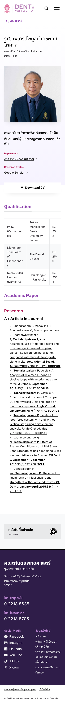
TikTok (14, 661)
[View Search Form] (46, 8)
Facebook (16, 636)
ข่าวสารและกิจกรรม (47, 667)
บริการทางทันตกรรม (48, 652)
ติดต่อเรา (40, 672)
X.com (14, 667)
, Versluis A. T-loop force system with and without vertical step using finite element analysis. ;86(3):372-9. (34, 424)
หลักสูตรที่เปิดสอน (46, 641)
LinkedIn (15, 649)
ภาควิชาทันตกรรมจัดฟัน (19, 159)
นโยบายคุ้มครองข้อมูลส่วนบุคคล (20, 689)
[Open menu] (57, 8)
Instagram (16, 642)
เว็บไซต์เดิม (44, 689)
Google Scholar (14, 172)
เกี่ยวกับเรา (42, 662)
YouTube (15, 655)
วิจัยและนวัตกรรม (46, 657)
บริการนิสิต (42, 646)
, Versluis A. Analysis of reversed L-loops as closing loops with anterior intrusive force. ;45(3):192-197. (33, 379)
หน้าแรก (40, 636)
